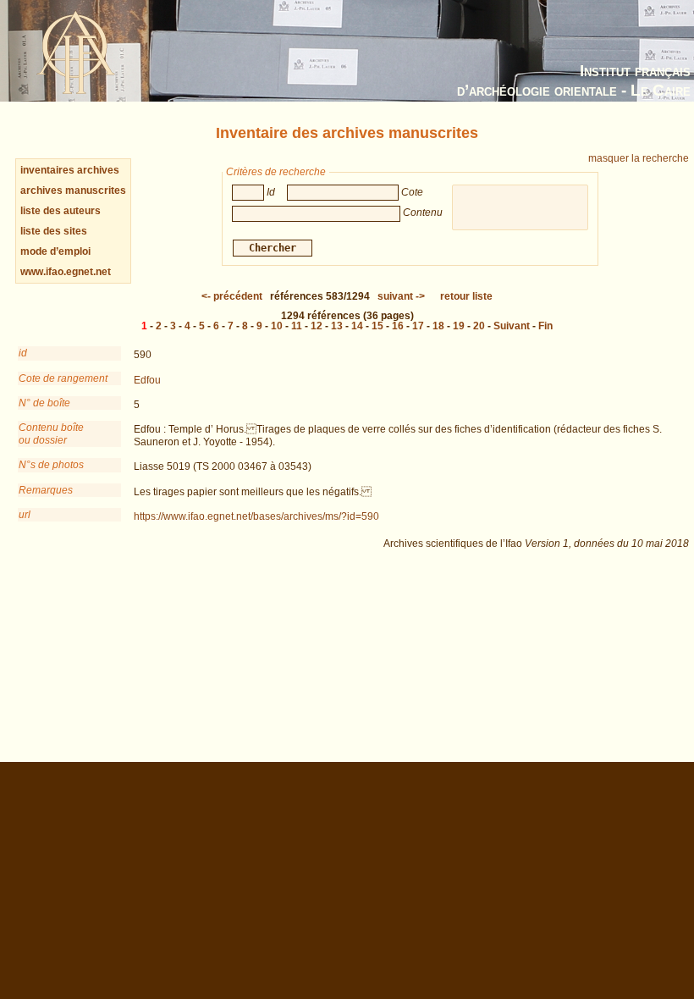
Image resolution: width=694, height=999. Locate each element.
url (24, 515)
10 (277, 326)
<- (231, 296)
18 (438, 326)
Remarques (46, 490)
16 (398, 326)
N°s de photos (51, 465)
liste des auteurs (60, 211)
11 (296, 326)
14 (357, 326)
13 (337, 326)
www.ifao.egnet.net (65, 272)
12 (316, 326)
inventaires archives (69, 170)
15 (377, 326)
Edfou (147, 380)
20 (479, 326)
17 (418, 326)
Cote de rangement (63, 378)
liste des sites (53, 231)
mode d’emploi (55, 251)
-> (401, 296)
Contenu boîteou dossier (51, 433)
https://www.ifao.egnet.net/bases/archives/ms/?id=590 (256, 516)
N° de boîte (44, 403)
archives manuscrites (73, 190)
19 (459, 326)
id (23, 353)
